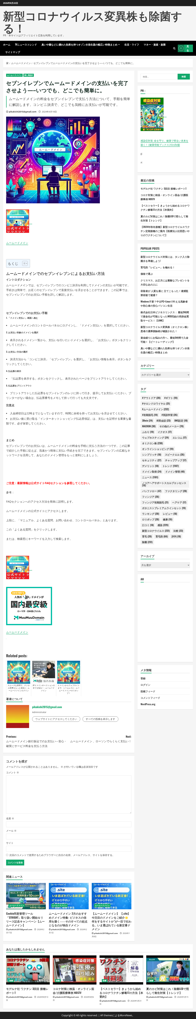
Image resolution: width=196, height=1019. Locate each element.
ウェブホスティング (155, 437)
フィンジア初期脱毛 (155, 502)
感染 (163, 525)
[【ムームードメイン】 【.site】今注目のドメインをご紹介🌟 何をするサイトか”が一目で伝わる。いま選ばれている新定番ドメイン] (111, 896)
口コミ (148, 525)
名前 (10, 818)
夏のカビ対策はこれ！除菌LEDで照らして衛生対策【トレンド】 (167, 990)
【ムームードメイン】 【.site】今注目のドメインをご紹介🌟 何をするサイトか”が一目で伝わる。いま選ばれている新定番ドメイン (111, 921)
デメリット (150, 466)
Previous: (36, 741)
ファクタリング (176, 491)
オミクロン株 (152, 443)
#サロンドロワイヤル (156, 403)
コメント (12, 772)
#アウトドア (151, 398)
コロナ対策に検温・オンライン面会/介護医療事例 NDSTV (73, 990)
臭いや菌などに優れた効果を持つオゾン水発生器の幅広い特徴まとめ (79, 44)
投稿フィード (148, 691)
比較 (178, 530)
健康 (167, 519)
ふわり (148, 432)
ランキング (150, 513)
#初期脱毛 (150, 415)
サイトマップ (12, 52)
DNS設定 (181, 420)
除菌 (147, 542)
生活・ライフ (131, 44)
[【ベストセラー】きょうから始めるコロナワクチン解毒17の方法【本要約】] (121, 970)
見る (188, 48)
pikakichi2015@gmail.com (22, 111)
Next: (100, 738)
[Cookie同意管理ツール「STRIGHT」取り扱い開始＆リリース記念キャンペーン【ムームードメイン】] (26, 896)
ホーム (6, 44)
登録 (143, 678)
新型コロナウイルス (156, 530)
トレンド (170, 466)
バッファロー (151, 491)
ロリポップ (150, 519)
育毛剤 (162, 536)
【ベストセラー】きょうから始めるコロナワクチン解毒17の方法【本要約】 (121, 992)
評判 (176, 536)
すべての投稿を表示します (100, 719)
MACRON (149, 426)
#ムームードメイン (155, 409)
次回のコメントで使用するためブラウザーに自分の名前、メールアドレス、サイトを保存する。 (62, 855)
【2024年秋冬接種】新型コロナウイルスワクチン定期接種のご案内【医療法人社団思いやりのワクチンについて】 (165, 231)
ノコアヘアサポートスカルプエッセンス (164, 484)
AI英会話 (163, 420)
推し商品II (28, 75)
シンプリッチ (151, 454)
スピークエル (174, 454)
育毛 (147, 536)
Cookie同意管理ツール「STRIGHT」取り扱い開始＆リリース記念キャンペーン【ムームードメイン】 (25, 919)
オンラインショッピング (157, 449)
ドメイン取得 (151, 471)
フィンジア (150, 496)
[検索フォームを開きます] (174, 48)
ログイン (145, 684)
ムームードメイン (14, 75)
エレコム (180, 437)
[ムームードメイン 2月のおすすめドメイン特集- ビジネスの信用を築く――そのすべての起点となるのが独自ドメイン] (69, 896)
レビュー (170, 513)
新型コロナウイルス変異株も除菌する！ (92, 21)
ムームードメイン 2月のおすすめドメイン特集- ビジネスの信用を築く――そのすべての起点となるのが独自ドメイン (68, 919)
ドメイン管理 (175, 471)
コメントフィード (150, 697)
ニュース (150, 477)
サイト (9, 843)
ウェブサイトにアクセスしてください (56, 719)
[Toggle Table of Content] (23, 263)
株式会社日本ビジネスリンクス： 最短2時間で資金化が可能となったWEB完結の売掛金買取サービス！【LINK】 (165, 316)
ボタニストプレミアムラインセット (164, 508)
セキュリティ (151, 460)
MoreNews (126, 1015)
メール (11, 830)
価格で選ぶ (147, 274)
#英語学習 (169, 415)
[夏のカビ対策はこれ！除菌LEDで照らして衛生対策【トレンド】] (168, 970)
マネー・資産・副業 (155, 44)
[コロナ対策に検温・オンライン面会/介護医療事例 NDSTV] (74, 970)
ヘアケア (179, 502)
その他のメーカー (171, 426)
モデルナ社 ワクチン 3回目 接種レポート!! (164, 188)
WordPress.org (148, 704)
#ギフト (170, 398)
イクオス (165, 432)
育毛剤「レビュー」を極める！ (158, 267)
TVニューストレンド (26, 44)
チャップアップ (175, 460)
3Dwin (147, 420)
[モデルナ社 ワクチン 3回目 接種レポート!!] (28, 970)
